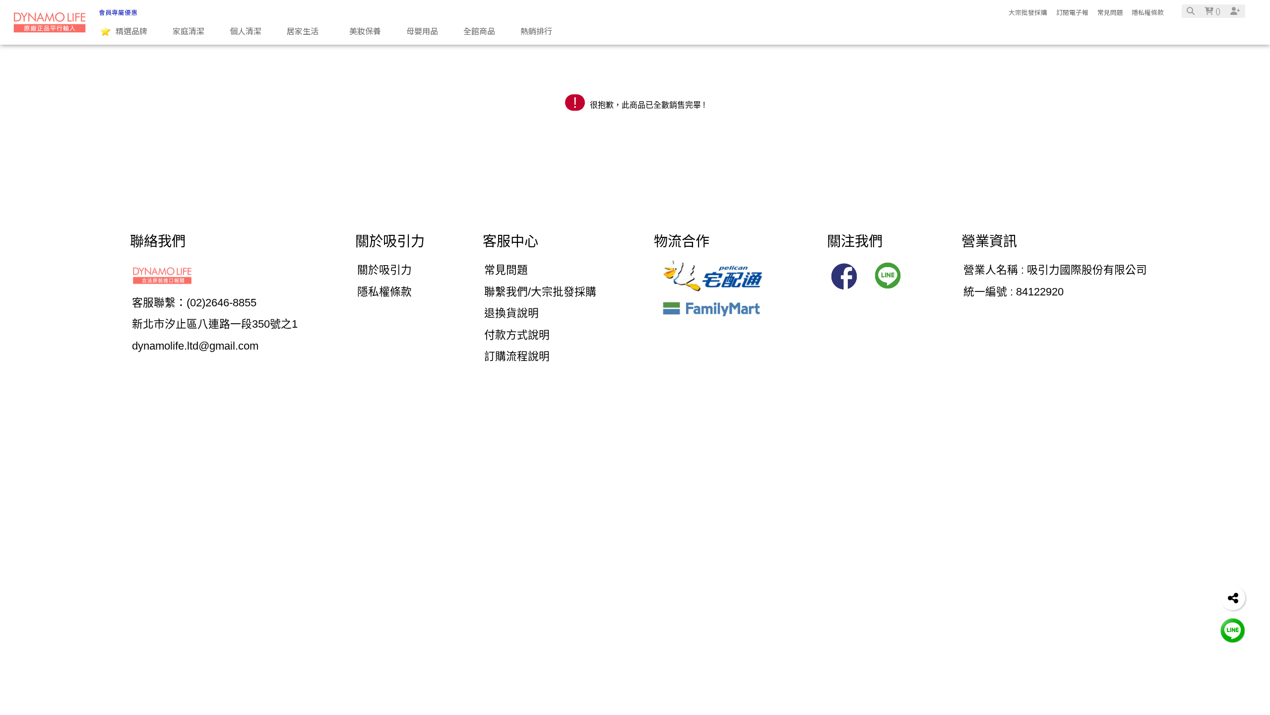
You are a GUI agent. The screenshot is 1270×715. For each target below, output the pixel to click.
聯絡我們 (158, 241)
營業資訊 (989, 241)
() (1216, 11)
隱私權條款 (1148, 12)
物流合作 (681, 241)
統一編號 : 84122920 (1013, 292)
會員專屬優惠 (118, 12)
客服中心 (510, 241)
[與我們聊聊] (1232, 630)
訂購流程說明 (517, 356)
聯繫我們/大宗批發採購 (540, 292)
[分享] (1232, 597)
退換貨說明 (511, 313)
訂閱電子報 (1072, 12)
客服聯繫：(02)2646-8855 (194, 302)
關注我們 (855, 241)
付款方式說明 (517, 335)
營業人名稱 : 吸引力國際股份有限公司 (1055, 270)
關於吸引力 (390, 241)
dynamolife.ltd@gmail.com (195, 346)
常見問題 (1110, 12)
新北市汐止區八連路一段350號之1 (215, 324)
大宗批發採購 (1028, 12)
